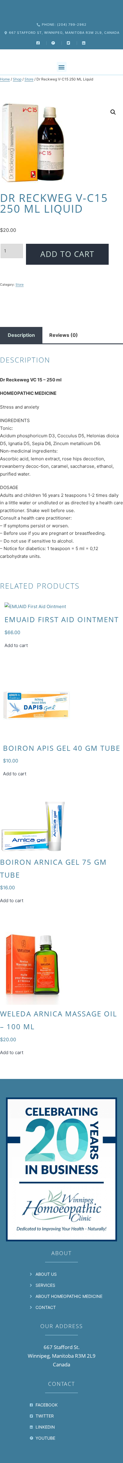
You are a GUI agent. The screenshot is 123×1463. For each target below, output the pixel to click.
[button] (62, 67)
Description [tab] (21, 335)
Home (5, 79)
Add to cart (67, 254)
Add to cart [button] (16, 645)
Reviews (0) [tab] (63, 335)
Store (28, 79)
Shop (17, 79)
